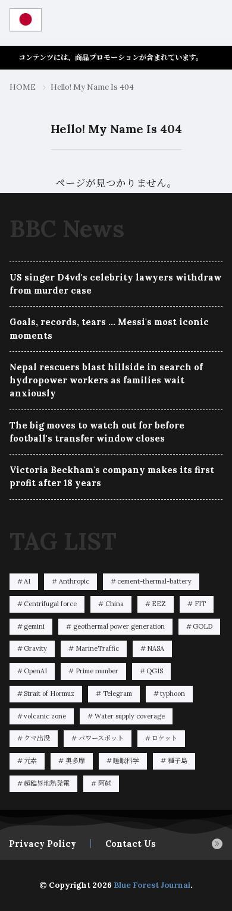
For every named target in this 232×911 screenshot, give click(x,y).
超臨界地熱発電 (47, 783)
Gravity (35, 648)
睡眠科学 (126, 760)
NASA (155, 648)
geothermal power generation (119, 626)
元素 (30, 760)
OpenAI (35, 671)
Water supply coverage (130, 716)
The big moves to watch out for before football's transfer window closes (97, 432)
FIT (200, 604)
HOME (23, 87)
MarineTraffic (97, 648)
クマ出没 (37, 738)
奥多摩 (75, 760)
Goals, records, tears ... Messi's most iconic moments (109, 328)
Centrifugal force (50, 604)
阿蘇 (104, 783)
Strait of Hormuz (49, 693)
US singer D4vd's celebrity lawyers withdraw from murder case (115, 284)
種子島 (177, 760)
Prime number (97, 671)
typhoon (172, 693)
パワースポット (101, 738)
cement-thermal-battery (154, 581)
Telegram (117, 693)
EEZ (159, 604)
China (114, 604)
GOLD (202, 626)
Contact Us (130, 844)
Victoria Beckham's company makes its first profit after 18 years (112, 476)
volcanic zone (45, 716)
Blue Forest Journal (152, 885)
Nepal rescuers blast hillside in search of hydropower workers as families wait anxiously (106, 380)
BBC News (67, 228)
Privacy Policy (42, 844)
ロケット (164, 738)
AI (27, 581)
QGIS (154, 671)
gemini (34, 626)
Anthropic (74, 581)
